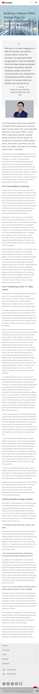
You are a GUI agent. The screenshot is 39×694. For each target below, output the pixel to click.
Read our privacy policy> (26, 691)
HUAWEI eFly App (11, 674)
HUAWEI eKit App (11, 669)
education (22, 154)
